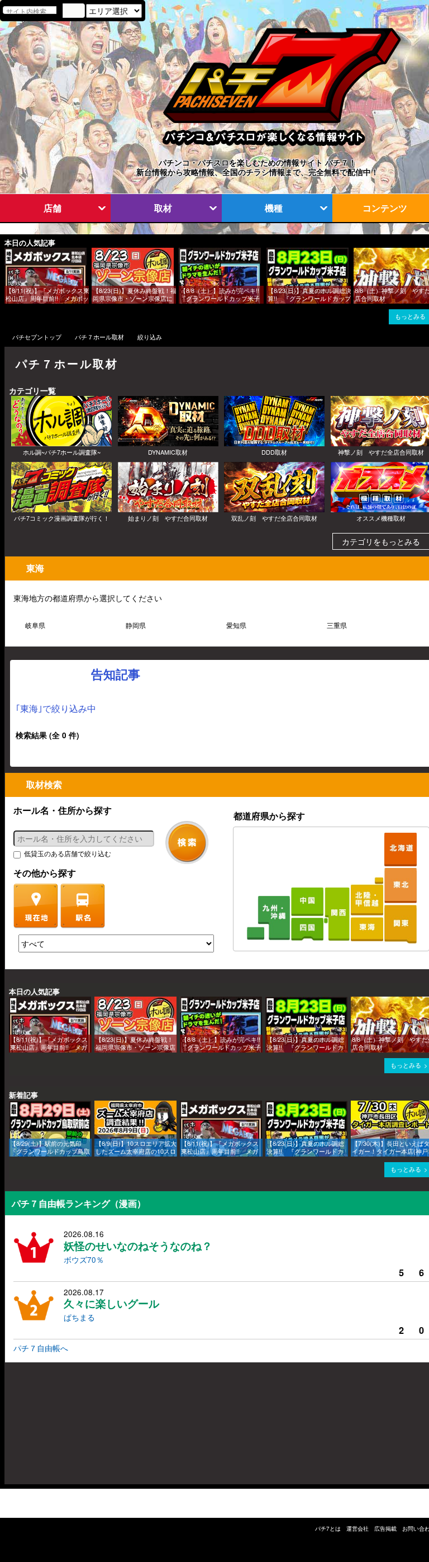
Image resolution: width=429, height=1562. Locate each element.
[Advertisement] (58, 1429)
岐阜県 (35, 625)
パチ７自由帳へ (40, 1347)
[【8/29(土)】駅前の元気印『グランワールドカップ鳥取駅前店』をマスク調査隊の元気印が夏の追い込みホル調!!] (13, 1106)
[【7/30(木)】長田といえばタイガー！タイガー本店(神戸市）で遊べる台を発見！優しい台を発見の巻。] (355, 1106)
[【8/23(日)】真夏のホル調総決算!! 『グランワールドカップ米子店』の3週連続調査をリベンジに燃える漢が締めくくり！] (270, 253)
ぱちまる (79, 1317)
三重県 (337, 625)
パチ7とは (328, 1528)
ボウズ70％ (84, 1259)
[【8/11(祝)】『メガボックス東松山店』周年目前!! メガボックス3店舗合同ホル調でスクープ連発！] (8, 253)
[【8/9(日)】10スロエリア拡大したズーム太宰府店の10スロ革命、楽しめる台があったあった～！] (98, 1106)
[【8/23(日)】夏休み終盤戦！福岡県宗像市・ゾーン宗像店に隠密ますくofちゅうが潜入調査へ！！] (95, 253)
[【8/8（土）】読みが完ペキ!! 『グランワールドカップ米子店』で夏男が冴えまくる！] (183, 253)
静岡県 (136, 625)
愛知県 (236, 625)
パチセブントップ (36, 337)
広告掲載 (385, 1528)
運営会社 (357, 1528)
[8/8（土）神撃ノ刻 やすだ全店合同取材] (357, 253)
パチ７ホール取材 (99, 337)
